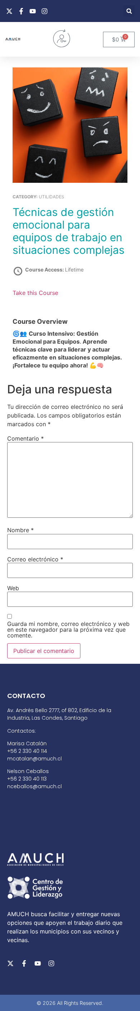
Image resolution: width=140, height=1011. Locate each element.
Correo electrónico (35, 559)
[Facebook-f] (24, 963)
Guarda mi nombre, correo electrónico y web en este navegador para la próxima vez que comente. (68, 629)
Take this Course (35, 292)
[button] (129, 11)
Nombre (20, 530)
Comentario (25, 438)
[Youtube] (37, 963)
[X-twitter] (10, 963)
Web (13, 588)
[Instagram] (51, 963)
